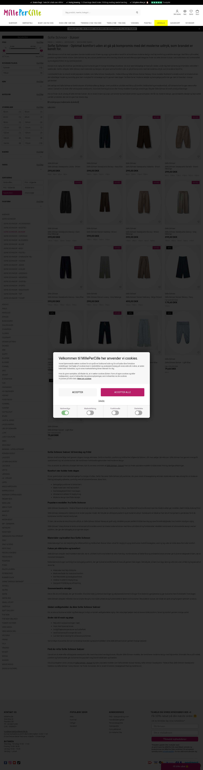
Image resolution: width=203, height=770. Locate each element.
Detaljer (101, 401)
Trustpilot (166, 2)
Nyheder (190, 23)
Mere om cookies (84, 379)
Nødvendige (65, 408)
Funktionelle (115, 408)
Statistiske (138, 408)
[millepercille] (33, 12)
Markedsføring (90, 408)
